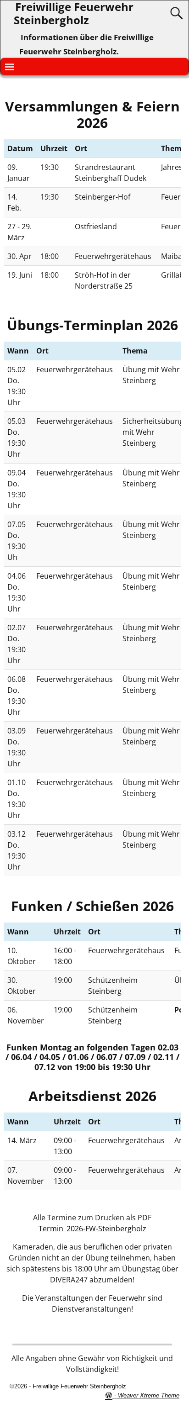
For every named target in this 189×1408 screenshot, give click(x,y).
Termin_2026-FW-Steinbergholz (92, 1228)
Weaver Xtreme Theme (148, 1395)
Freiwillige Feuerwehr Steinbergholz (79, 1386)
